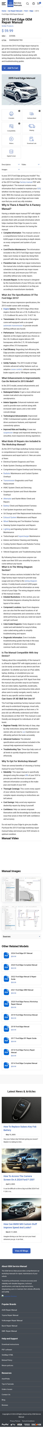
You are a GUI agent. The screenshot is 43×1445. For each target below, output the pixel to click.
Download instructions (10, 1344)
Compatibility (11, 131)
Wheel (5, 521)
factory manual (26, 182)
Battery (6, 505)
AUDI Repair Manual (9, 1310)
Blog (3, 1400)
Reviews (5, 1405)
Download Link (31, 143)
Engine (6, 309)
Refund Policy (7, 1360)
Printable (11, 118)
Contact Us (6, 1394)
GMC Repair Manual (9, 1331)
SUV (38, 188)
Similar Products (7, 26)
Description (6, 164)
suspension (8, 432)
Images (4, 169)
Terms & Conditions (28, 1421)
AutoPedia (6, 1379)
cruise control (16, 369)
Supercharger (23, 536)
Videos (11, 143)
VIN (26, 775)
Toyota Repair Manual (10, 1315)
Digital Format (11, 156)
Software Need (31, 118)
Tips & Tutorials (8, 1384)
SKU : (4, 36)
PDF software (7, 1349)
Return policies (7, 1365)
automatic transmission (13, 325)
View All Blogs (21, 1250)
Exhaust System (10, 517)
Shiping (31, 130)
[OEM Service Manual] (14, 3)
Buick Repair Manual (9, 1326)
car (23, 732)
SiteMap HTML (7, 1355)
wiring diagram (31, 581)
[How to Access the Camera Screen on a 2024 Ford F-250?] (21, 1161)
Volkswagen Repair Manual (12, 1320)
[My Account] (33, 4)
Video (24, 164)
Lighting (6, 529)
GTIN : (4, 40)
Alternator (7, 498)
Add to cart (13, 68)
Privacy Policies (15, 1421)
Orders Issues (7, 1389)
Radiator (6, 473)
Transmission (8, 480)
